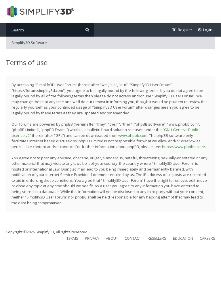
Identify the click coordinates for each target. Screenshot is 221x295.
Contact (133, 238)
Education (183, 238)
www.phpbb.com (132, 135)
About (112, 238)
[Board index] (40, 11)
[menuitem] (205, 30)
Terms (72, 238)
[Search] (87, 30)
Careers (207, 238)
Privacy (92, 238)
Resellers (157, 238)
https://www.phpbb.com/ (183, 146)
